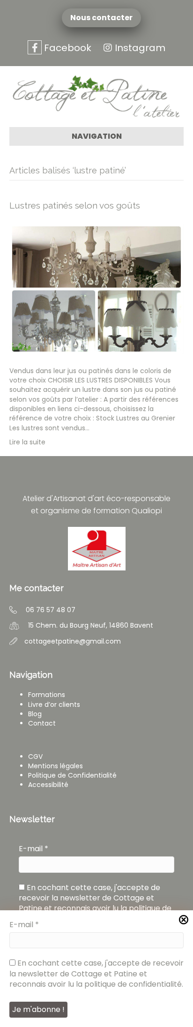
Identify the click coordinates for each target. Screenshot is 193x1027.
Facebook (66, 47)
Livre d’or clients (54, 704)
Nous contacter (103, 17)
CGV (35, 756)
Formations (46, 694)
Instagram (140, 47)
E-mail (33, 849)
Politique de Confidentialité (72, 775)
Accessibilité (48, 784)
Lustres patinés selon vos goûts (74, 205)
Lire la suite (27, 442)
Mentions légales (55, 766)
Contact (42, 723)
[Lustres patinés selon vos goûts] (96, 288)
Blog (35, 714)
